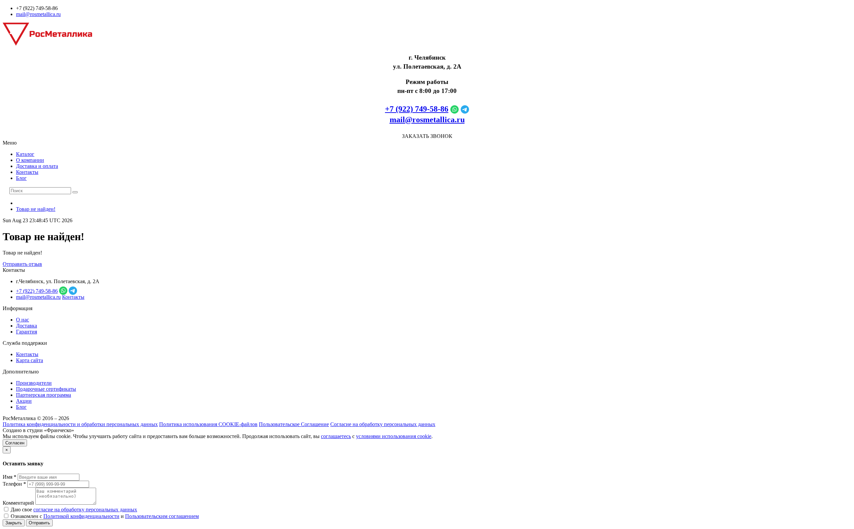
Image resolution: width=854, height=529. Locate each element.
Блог (21, 178)
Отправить (39, 522)
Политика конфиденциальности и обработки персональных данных (80, 424)
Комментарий (18, 503)
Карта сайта (29, 360)
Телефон (14, 484)
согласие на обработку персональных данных (85, 509)
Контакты (27, 172)
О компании (30, 160)
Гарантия (26, 331)
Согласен (14, 442)
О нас (22, 319)
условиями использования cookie (393, 436)
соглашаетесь (336, 436)
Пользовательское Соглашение (294, 424)
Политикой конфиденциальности (81, 516)
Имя (9, 477)
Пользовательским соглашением (162, 516)
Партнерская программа (43, 395)
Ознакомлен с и (104, 516)
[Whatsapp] (454, 109)
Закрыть (13, 522)
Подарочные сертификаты (46, 389)
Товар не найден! (35, 209)
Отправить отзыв (22, 264)
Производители (34, 383)
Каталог (25, 154)
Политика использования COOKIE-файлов (208, 424)
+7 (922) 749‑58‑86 (416, 109)
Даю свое (73, 509)
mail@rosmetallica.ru (38, 14)
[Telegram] (465, 109)
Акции (24, 401)
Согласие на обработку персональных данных (382, 424)
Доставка (26, 325)
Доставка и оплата (37, 166)
